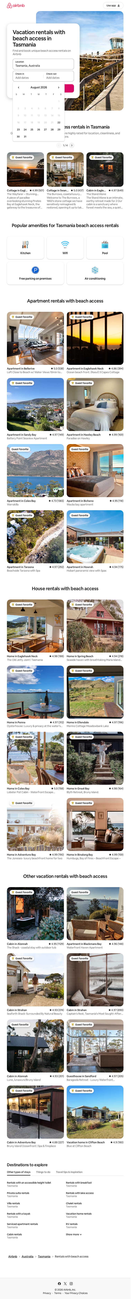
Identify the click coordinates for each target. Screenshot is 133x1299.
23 (18, 129)
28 (52, 129)
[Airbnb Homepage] (16, 5)
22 (58, 122)
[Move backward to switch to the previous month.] (19, 87)
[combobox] (43, 66)
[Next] (71, 145)
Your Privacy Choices (76, 1293)
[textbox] (28, 78)
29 (58, 129)
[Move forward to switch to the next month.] (58, 87)
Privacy (47, 1293)
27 (45, 129)
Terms (57, 1293)
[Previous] (59, 145)
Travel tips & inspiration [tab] (69, 1172)
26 (38, 129)
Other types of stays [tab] (18, 1172)
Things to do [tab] (43, 1172)
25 (31, 129)
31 (25, 136)
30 (18, 136)
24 (25, 129)
